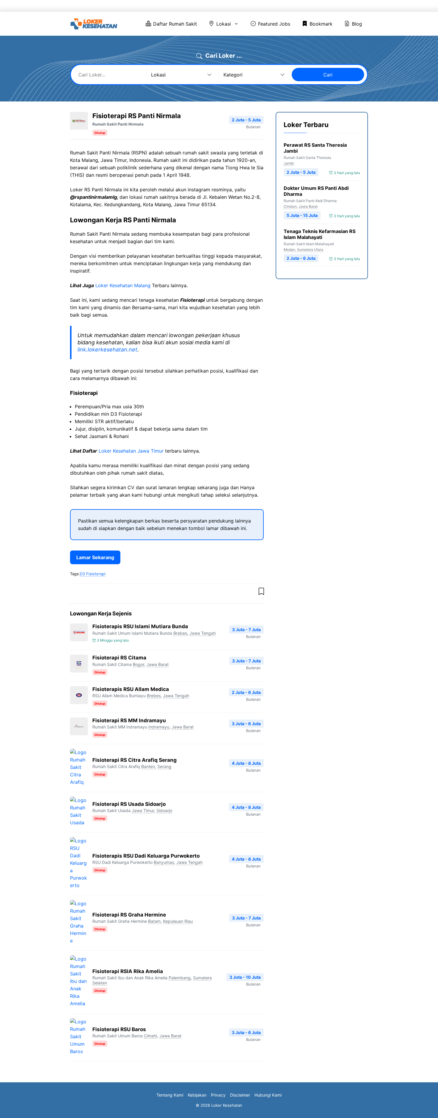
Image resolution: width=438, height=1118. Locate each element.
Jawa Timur (143, 810)
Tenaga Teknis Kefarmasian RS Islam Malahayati (319, 234)
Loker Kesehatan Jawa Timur (131, 451)
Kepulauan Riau (178, 921)
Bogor (138, 664)
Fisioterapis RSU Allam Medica (130, 689)
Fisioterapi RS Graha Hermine (129, 915)
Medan (289, 249)
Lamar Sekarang (95, 557)
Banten (148, 766)
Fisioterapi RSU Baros (119, 1029)
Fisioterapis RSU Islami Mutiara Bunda (140, 626)
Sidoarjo (164, 810)
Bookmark (323, 6)
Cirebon (290, 206)
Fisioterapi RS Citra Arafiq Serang (134, 760)
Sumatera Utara (310, 249)
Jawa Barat (158, 664)
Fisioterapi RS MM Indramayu (129, 720)
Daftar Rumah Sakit (203, 6)
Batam (154, 921)
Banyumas (164, 862)
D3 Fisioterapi (92, 573)
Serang (164, 766)
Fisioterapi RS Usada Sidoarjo (129, 804)
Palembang (180, 977)
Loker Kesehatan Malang (122, 285)
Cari (328, 75)
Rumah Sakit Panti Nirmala (118, 124)
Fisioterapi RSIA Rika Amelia (127, 971)
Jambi (289, 163)
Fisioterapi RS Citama (119, 658)
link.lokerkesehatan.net (107, 349)
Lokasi (243, 6)
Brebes (180, 633)
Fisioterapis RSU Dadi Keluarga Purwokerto (146, 856)
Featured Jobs (284, 6)
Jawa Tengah (203, 633)
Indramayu (158, 726)
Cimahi (150, 1035)
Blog (352, 6)
